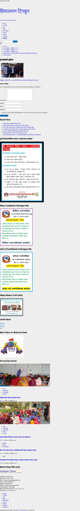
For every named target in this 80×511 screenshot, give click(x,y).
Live (1, 43)
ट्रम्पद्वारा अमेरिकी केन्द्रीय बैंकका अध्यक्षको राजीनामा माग (16, 131)
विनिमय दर (2, 323)
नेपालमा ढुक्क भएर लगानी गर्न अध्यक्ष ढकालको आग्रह (15, 133)
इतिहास (4, 443)
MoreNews (23, 510)
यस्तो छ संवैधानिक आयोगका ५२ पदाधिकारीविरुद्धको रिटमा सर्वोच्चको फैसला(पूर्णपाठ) (22, 135)
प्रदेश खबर (5, 390)
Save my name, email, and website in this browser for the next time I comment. (25, 112)
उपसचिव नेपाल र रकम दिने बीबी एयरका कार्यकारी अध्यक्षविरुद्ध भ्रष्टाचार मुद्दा (19, 80)
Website (2, 109)
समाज (4, 23)
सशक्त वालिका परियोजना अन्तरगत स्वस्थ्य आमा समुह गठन (16, 125)
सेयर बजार (2, 327)
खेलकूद (4, 35)
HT (1, 401)
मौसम (1, 328)
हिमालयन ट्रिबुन (14, 10)
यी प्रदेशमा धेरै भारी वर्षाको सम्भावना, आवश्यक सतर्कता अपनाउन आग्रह (19, 129)
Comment (3, 100)
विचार (4, 29)
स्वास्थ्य (5, 33)
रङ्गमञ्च (5, 36)
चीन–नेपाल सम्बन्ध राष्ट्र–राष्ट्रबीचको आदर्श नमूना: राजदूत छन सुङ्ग (18, 127)
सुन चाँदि (2, 325)
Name (2, 103)
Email (2, 106)
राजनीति (5, 25)
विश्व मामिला (6, 31)
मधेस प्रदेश (5, 392)
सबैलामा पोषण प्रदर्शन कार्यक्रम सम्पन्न (12, 123)
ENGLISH (5, 38)
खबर (4, 389)
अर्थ (4, 27)
